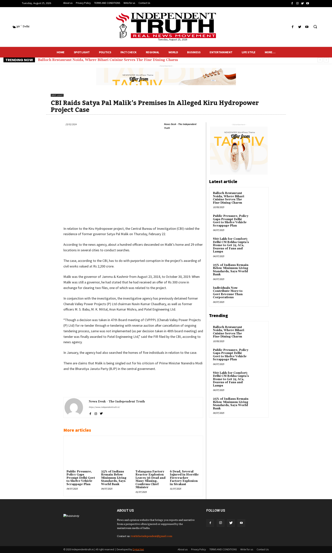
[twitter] (101, 413)
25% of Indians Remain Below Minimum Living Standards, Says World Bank (113, 478)
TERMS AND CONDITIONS (223, 549)
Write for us (246, 549)
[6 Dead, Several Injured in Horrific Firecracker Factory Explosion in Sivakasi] (185, 454)
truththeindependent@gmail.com (151, 536)
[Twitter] (231, 523)
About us (183, 549)
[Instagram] (220, 523)
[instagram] (95, 413)
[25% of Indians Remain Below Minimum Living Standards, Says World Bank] (116, 454)
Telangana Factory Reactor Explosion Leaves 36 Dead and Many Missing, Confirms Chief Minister (150, 479)
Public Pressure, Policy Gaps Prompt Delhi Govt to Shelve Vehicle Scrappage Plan (80, 478)
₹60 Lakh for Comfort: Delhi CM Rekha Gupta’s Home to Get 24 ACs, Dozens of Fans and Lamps (231, 245)
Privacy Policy (198, 549)
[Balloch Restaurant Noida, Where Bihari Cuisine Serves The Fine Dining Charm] (258, 197)
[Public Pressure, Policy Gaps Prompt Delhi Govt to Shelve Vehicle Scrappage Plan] (81, 454)
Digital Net (138, 549)
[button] (315, 27)
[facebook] (90, 413)
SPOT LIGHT (57, 95)
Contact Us (263, 549)
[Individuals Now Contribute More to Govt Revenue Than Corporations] (258, 292)
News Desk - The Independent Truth (180, 126)
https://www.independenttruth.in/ (104, 407)
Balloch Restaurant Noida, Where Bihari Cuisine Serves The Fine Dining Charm (108, 60)
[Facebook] (210, 523)
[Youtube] (241, 523)
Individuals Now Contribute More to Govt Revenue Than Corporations (228, 292)
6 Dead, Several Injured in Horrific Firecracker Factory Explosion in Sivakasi (184, 478)
